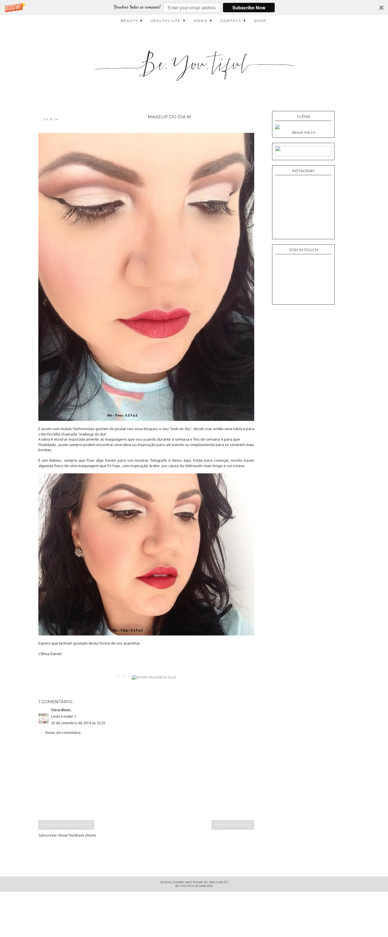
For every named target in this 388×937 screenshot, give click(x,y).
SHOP (260, 20)
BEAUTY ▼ (132, 20)
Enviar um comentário (63, 732)
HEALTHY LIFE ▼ (168, 20)
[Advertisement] (151, 777)
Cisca (55, 709)
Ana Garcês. (218, 882)
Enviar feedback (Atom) (77, 835)
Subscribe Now (248, 7)
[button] (194, 7)
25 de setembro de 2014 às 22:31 (78, 723)
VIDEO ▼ (203, 20)
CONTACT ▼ (233, 20)
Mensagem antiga (233, 825)
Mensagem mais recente (66, 825)
